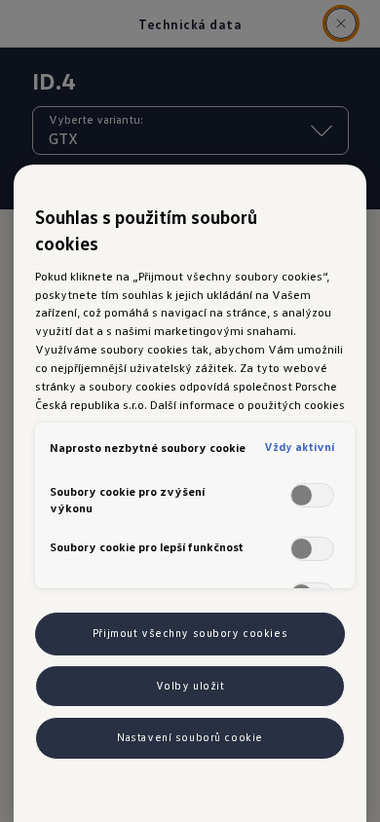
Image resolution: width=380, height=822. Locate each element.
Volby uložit (190, 685)
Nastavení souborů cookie (190, 737)
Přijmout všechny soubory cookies (190, 633)
